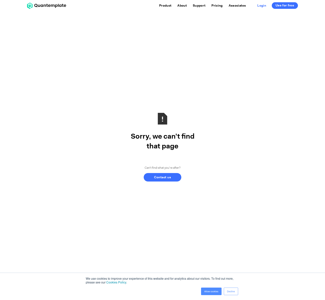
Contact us (162, 177)
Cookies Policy (116, 282)
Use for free (285, 5)
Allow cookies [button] (211, 291)
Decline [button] (231, 291)
